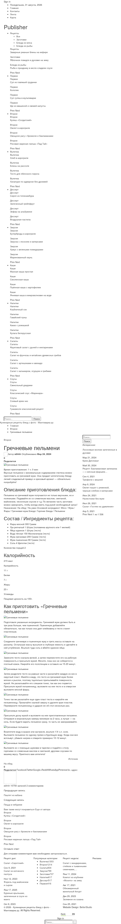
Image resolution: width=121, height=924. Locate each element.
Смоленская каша (19, 279)
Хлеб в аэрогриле (19, 157)
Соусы (13, 378)
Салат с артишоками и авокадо (26, 363)
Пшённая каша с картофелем (25, 287)
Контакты (15, 11)
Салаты (14, 341)
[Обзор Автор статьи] (10, 777)
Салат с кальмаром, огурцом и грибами (30, 371)
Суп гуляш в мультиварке (23, 97)
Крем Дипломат (91, 460)
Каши (13, 265)
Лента (13, 14)
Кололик (14, 90)
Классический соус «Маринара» (26, 393)
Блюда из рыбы (24, 45)
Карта (13, 17)
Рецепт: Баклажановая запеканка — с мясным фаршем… (100, 470)
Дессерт (14, 189)
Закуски (14, 227)
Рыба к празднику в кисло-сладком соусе (31, 67)
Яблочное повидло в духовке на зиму (29, 60)
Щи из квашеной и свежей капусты (28, 105)
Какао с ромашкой (19, 325)
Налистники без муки (93, 498)
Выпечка (14, 151)
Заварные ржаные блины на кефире (29, 52)
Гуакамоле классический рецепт (26, 408)
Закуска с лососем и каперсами (26, 241)
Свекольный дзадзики (21, 385)
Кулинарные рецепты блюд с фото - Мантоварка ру (26, 422)
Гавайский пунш (18, 317)
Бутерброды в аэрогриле (23, 233)
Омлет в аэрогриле (20, 127)
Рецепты (14, 33)
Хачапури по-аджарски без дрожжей (29, 181)
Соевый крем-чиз (19, 400)
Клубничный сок (18, 309)
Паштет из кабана (13, 795)
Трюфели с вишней (93, 479)
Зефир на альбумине (21, 211)
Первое (14, 75)
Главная (14, 7)
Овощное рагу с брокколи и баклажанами (31, 135)
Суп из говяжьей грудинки (23, 82)
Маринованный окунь (21, 257)
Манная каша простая (21, 271)
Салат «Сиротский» (14, 862)
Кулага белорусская (20, 333)
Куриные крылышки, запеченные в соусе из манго (15, 896)
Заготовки (21, 39)
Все (18, 36)
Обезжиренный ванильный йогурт (72, 890)
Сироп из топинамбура (22, 195)
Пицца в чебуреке (13, 804)
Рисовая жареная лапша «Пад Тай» (28, 143)
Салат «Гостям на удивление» (98, 506)
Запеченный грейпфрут (22, 203)
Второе (13, 113)
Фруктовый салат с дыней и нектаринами (31, 347)
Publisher (15, 27)
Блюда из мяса (24, 42)
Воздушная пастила (20, 219)
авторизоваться (59, 853)
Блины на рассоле (19, 165)
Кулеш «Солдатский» (21, 120)
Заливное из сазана (73, 899)
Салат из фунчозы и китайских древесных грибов (35, 355)
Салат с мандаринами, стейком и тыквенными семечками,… (75, 866)
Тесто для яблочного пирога (24, 173)
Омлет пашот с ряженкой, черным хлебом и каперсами (98, 489)
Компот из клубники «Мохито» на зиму (73, 879)
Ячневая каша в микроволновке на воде (31, 295)
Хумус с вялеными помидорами (26, 249)
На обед (8, 763)
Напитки (14, 303)
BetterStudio (86, 907)
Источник (73, 758)
